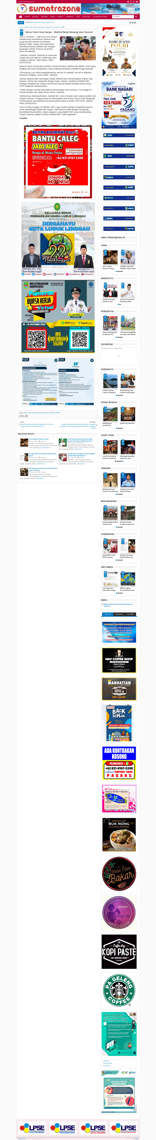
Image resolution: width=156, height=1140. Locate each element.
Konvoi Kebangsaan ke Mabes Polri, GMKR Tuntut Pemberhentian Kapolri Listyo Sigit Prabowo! (110, 333)
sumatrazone (22, 1138)
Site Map (106, 1061)
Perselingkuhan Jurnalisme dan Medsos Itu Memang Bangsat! (110, 267)
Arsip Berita (119, 614)
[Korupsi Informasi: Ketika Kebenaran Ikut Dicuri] (128, 546)
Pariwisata (70, 17)
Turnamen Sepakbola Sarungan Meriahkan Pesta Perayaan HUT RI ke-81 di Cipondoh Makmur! (128, 333)
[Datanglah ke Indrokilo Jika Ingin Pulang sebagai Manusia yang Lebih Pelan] (115, 381)
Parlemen (44, 17)
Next (102, 260)
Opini (78, 17)
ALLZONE (130, 614)
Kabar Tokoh (27, 413)
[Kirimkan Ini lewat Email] (20, 416)
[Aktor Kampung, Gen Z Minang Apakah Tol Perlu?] (128, 257)
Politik (58, 413)
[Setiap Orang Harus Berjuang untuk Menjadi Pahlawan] (110, 290)
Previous (135, 260)
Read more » (46, 447)
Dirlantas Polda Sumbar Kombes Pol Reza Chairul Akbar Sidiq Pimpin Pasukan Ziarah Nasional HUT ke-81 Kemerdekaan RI (128, 523)
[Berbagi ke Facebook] (27, 416)
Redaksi (27, 17)
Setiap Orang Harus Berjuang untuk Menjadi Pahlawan (110, 300)
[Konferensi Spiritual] (128, 414)
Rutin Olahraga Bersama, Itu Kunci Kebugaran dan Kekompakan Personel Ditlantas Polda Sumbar (109, 457)
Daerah (59, 17)
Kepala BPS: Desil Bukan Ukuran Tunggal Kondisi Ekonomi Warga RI (109, 556)
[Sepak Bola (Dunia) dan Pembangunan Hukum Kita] (128, 447)
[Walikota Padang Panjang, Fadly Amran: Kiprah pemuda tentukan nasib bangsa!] (128, 290)
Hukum (52, 17)
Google (136, 1138)
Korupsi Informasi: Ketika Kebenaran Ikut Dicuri (126, 556)
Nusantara (52, 413)
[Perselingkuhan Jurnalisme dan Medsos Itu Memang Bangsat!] (110, 257)
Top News (108, 614)
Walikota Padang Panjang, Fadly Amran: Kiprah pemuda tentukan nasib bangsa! (126, 300)
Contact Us (106, 1066)
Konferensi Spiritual (127, 423)
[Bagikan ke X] (24, 416)
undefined (43, 441)
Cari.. (136, 16)
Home (20, 16)
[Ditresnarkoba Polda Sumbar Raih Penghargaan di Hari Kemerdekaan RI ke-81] (110, 513)
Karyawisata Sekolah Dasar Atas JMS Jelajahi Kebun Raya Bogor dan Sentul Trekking (132, 391)
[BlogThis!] (22, 416)
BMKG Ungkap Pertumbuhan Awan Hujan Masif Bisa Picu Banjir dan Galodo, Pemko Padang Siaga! (127, 589)
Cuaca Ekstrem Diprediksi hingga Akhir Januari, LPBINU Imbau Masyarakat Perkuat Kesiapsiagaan (110, 589)
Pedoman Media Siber (100, 17)
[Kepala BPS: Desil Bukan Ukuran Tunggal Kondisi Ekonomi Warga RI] (110, 546)
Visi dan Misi (86, 17)
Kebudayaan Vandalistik (107, 424)
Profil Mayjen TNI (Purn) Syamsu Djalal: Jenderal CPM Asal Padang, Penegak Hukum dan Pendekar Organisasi (110, 490)
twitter (128, 1)
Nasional (35, 17)
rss (136, 1)
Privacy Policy (107, 1063)
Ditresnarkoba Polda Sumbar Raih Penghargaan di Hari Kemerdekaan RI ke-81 (110, 523)
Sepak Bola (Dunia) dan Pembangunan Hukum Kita (127, 457)
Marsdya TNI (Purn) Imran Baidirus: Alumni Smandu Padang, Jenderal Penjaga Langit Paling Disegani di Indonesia (127, 490)
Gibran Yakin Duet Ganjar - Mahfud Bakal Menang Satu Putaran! (59, 32)
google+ (133, 1)
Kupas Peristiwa (37, 413)
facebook (131, 1)
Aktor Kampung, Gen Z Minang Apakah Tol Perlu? (128, 267)
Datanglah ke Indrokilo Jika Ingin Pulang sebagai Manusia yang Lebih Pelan (114, 391)
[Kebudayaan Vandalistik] (110, 414)
